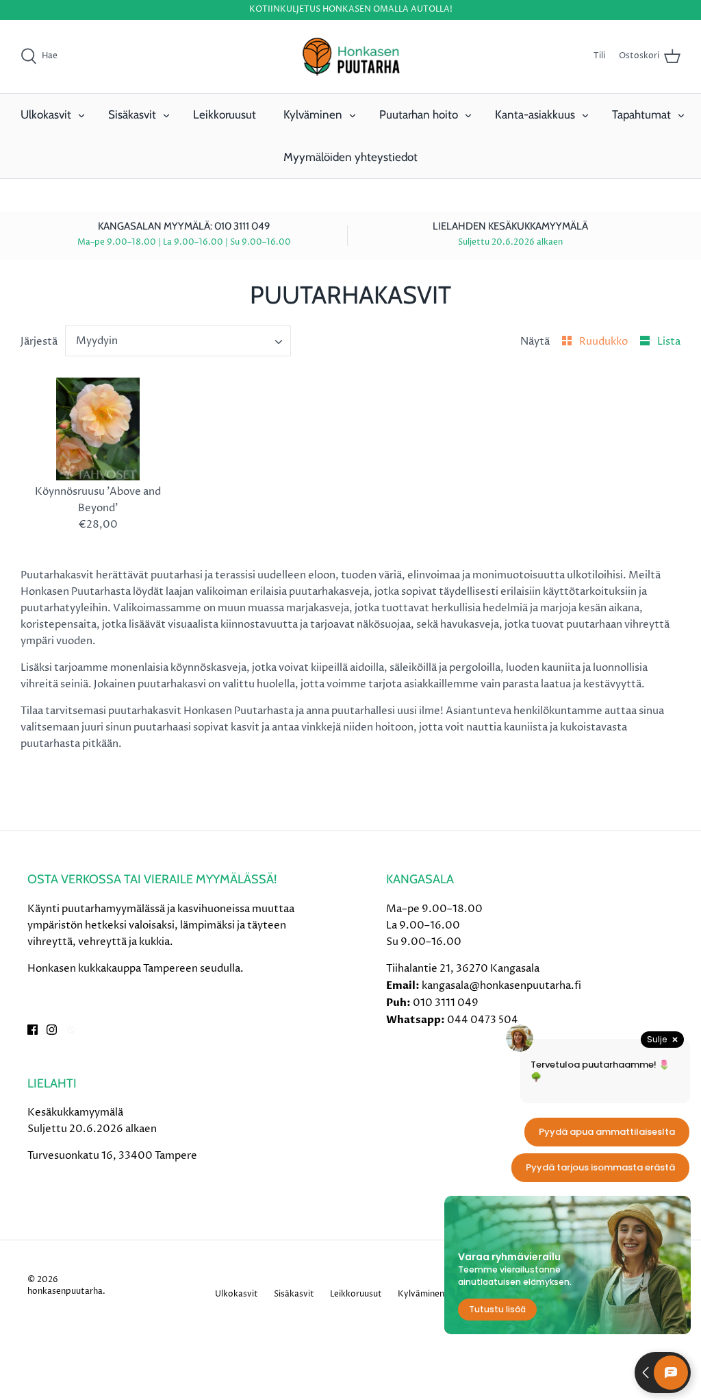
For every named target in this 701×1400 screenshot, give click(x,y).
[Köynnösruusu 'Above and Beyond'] (98, 429)
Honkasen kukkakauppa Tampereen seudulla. (135, 968)
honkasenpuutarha (65, 1291)
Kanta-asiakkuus (535, 114)
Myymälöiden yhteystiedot (350, 157)
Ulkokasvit (46, 114)
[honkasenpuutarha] (350, 57)
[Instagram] (52, 1029)
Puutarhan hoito (418, 114)
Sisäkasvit (132, 114)
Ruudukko (604, 341)
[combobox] (178, 341)
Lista (668, 341)
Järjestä (39, 341)
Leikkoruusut (224, 114)
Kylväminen (312, 114)
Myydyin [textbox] (97, 341)
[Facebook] (32, 1029)
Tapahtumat (641, 114)
